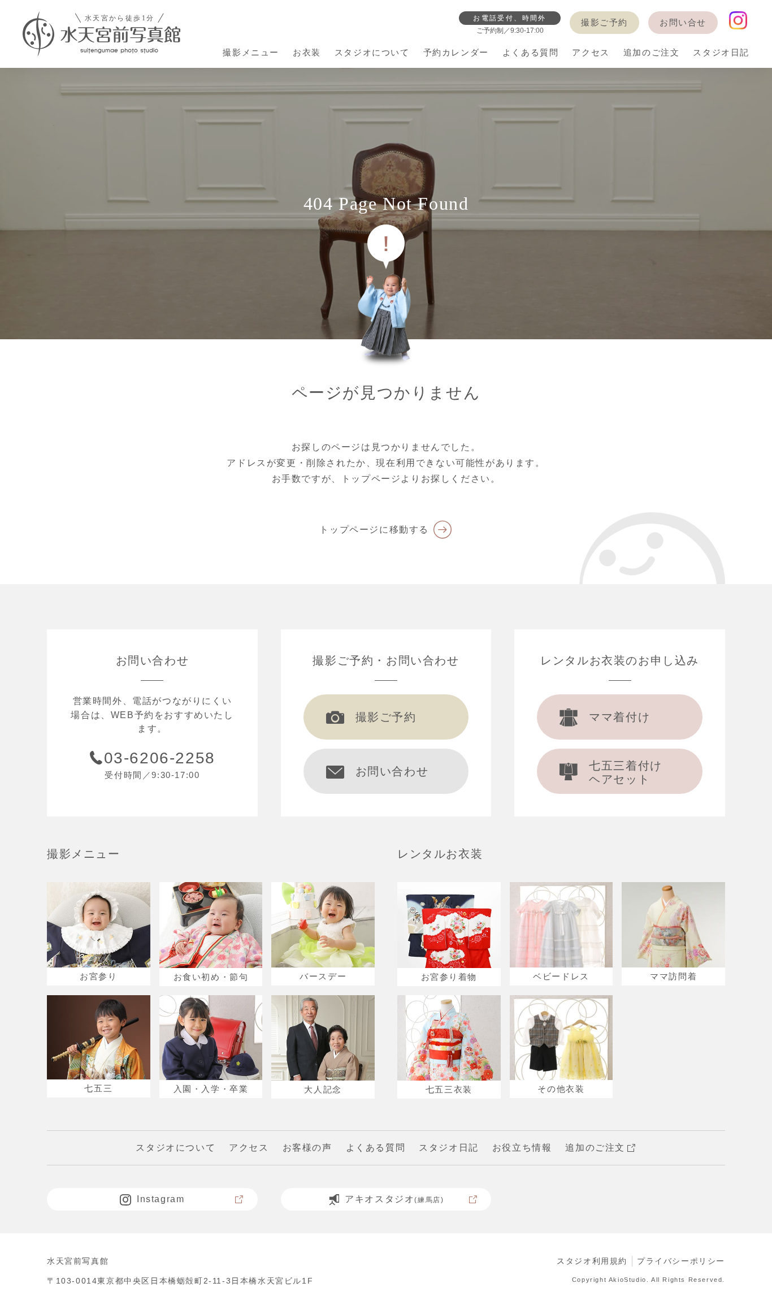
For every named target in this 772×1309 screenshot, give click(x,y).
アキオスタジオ (394, 1199)
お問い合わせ (392, 771)
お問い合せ (683, 22)
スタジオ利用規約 (592, 1260)
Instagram (160, 1199)
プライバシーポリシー (681, 1260)
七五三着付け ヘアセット (625, 772)
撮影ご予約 (604, 22)
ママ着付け (619, 717)
